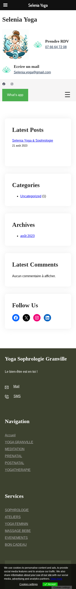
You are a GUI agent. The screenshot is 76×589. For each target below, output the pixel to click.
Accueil (10, 435)
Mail (16, 386)
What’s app (15, 95)
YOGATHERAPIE (18, 470)
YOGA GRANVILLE (19, 442)
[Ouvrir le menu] (67, 94)
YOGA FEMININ (16, 524)
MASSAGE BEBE (18, 531)
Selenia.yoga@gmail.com (32, 72)
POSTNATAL (14, 463)
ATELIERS (13, 517)
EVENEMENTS (16, 537)
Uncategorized (30, 196)
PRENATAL (13, 456)
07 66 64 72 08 (56, 47)
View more (56, 578)
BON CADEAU (16, 544)
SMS (17, 396)
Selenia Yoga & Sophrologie (32, 140)
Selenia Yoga (19, 19)
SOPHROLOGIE (17, 510)
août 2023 (27, 236)
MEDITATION (15, 449)
